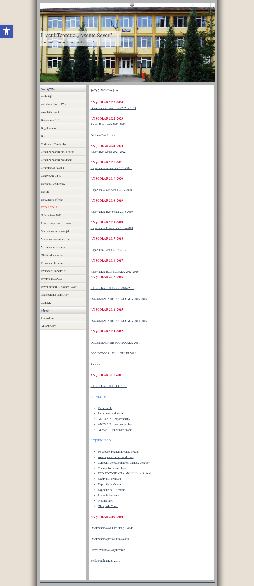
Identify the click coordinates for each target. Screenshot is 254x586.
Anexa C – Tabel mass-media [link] (115, 430)
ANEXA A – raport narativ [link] (114, 419)
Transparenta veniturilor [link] (55, 294)
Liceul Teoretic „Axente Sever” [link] (76, 35)
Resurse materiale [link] (51, 279)
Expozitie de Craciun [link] (110, 484)
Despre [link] (45, 191)
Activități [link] (46, 96)
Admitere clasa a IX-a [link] (53, 104)
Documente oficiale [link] (52, 199)
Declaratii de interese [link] (53, 183)
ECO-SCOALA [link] (50, 207)
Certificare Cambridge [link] (54, 144)
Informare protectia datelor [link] (56, 223)
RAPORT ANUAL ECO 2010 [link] (109, 386)
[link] (6, 31)
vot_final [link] (145, 473)
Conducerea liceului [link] (52, 168)
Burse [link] (44, 136)
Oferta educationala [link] (52, 255)
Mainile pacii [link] (105, 500)
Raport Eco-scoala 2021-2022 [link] (108, 151)
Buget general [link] (49, 128)
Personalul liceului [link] (52, 263)
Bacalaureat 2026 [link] (51, 120)
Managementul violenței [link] (55, 231)
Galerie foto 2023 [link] (51, 215)
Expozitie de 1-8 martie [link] (111, 490)
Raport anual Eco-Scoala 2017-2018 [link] (112, 228)
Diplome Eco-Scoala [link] (103, 135)
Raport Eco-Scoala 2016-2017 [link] (108, 250)
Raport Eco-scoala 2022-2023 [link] (108, 124)
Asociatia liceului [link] (51, 112)
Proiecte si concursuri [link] (53, 271)
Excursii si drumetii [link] (109, 479)
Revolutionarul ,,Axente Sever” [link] (59, 287)
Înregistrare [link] (47, 318)
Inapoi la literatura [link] (108, 495)
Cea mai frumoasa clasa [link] (112, 468)
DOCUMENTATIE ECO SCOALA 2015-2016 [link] (119, 299)
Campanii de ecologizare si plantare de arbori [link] (124, 462)
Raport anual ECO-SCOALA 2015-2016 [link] (115, 271)
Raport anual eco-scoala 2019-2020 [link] (111, 190)
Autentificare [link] (48, 326)
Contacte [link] (46, 302)
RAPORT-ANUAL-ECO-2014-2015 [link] (112, 288)
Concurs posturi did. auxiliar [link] (57, 152)
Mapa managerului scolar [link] (55, 239)
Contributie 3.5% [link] (51, 175)
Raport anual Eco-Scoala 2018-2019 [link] (112, 211)
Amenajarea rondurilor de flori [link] (116, 457)
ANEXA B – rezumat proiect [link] (115, 424)
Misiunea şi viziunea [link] (53, 247)
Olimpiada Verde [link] (108, 506)
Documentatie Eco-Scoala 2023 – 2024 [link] (113, 108)
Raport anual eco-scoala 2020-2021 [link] (111, 168)
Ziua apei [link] (96, 364)
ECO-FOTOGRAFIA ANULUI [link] (117, 473)
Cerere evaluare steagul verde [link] (108, 550)
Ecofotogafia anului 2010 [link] (105, 560)
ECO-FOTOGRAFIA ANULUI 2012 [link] (113, 353)
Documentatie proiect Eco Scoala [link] (110, 539)
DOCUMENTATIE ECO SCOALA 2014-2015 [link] (119, 320)
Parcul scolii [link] (105, 408)
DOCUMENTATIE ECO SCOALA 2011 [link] (115, 342)
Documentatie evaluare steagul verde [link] (112, 528)
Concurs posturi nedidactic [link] (56, 160)
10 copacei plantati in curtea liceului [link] (118, 451)
